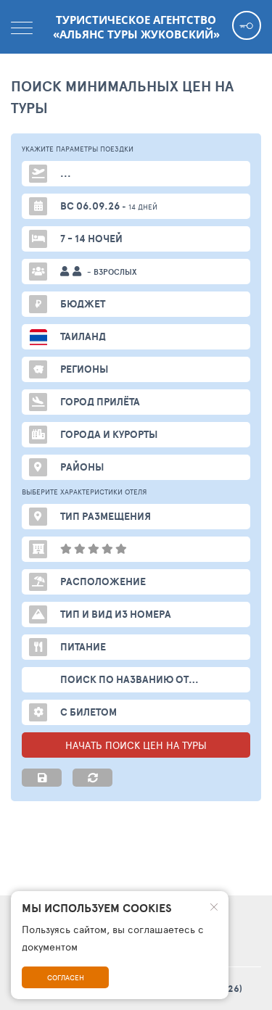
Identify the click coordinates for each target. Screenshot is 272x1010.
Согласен (65, 977)
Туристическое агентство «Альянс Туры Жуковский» (136, 26)
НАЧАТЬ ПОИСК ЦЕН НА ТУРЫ (136, 745)
